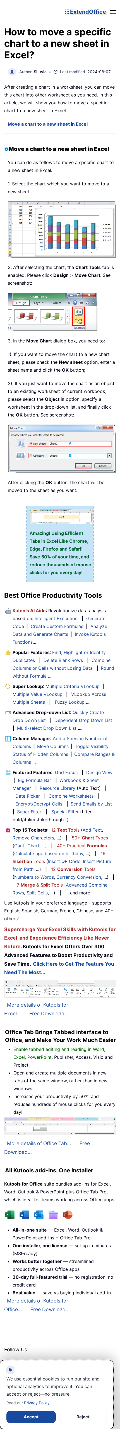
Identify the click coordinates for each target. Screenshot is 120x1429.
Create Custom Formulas (57, 626)
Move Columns (53, 746)
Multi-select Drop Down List (46, 728)
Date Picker (27, 796)
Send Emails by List (91, 804)
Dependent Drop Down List (83, 720)
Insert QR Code (64, 861)
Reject (83, 1416)
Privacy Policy (37, 1402)
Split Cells (37, 893)
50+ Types (90, 838)
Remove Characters (33, 838)
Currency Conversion (78, 877)
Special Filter (65, 811)
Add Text (92, 830)
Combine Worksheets (71, 796)
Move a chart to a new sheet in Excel (48, 124)
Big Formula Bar (34, 780)
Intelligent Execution (56, 618)
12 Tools (65, 830)
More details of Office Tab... (39, 1143)
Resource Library (57, 788)
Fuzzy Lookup (70, 702)
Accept (31, 1416)
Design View (99, 772)
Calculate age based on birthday (48, 853)
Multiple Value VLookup (38, 694)
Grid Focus (66, 772)
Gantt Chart (26, 845)
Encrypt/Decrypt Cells (38, 804)
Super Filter (29, 811)
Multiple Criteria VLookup (72, 686)
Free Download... (49, 1013)
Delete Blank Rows (63, 660)
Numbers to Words (34, 877)
